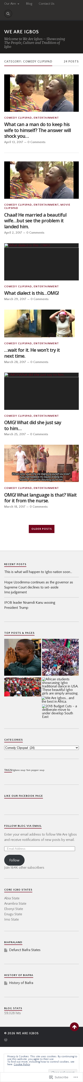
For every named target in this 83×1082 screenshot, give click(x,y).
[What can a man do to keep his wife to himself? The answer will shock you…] (41, 93)
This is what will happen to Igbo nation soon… (38, 572)
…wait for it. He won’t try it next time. (32, 353)
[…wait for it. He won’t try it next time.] (41, 323)
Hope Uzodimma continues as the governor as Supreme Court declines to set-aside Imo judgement (38, 587)
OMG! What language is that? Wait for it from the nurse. (40, 498)
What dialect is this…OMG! (31, 293)
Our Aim (10, 4)
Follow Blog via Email (23, 825)
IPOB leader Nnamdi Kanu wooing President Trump (29, 605)
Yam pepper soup (35, 770)
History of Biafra (21, 983)
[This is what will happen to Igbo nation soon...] (60, 658)
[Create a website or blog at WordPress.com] (5, 1040)
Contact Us (46, 4)
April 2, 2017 (13, 233)
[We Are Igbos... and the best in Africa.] (60, 700)
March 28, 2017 (15, 362)
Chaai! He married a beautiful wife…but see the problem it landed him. (35, 221)
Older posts (41, 528)
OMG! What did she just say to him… (32, 425)
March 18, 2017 (14, 507)
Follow (14, 860)
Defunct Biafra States (25, 950)
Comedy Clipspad (18, 117)
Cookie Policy (22, 1064)
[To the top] (74, 1026)
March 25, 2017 (15, 434)
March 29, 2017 (15, 299)
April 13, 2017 (13, 142)
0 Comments (36, 142)
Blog (29, 4)
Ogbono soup (18, 770)
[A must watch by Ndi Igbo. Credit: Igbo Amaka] (22, 687)
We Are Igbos (21, 32)
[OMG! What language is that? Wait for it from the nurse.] (41, 463)
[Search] (8, 14)
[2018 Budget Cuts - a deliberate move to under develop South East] (60, 711)
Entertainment (46, 117)
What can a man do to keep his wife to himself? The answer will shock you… (37, 130)
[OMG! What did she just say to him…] (41, 391)
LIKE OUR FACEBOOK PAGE (23, 795)
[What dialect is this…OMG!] (41, 261)
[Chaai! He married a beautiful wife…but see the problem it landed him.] (41, 180)
